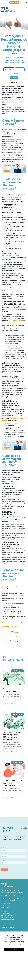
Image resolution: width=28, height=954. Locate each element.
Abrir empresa (5, 913)
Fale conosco (5, 907)
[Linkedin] (15, 641)
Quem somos (5, 905)
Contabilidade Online (7, 919)
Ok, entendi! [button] (14, 949)
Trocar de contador (7, 917)
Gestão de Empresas (17, 671)
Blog (2, 925)
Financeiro (14, 78)
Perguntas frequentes (7, 927)
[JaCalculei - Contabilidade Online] (14, 885)
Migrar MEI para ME (7, 915)
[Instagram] (11, 641)
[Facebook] (13, 641)
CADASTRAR (14, 2)
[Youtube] (17, 641)
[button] (8, 69)
